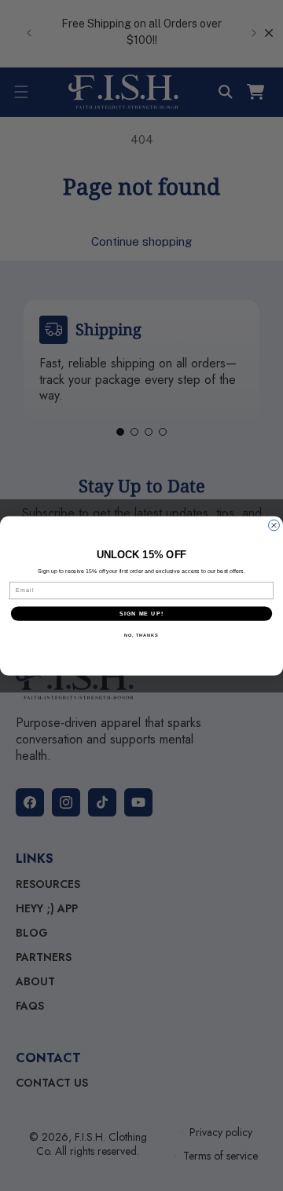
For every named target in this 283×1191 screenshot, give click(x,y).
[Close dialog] (274, 525)
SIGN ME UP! (141, 613)
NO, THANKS (141, 635)
